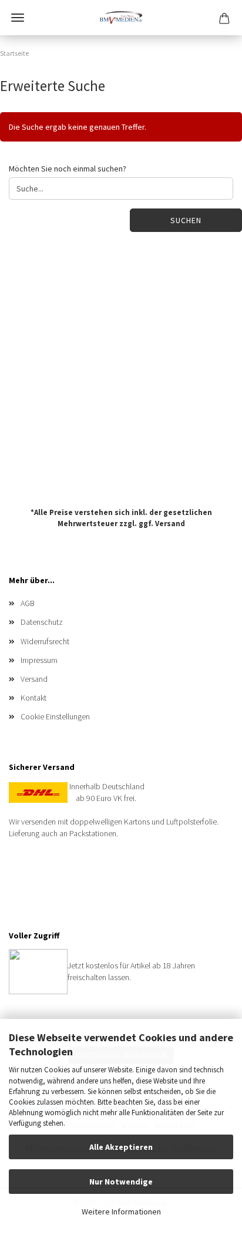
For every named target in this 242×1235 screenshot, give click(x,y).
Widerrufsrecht (45, 641)
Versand (170, 523)
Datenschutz (42, 622)
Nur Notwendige (121, 1181)
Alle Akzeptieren (121, 1147)
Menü (17, 17)
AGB (28, 603)
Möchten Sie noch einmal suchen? (67, 168)
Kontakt (33, 697)
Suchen (185, 220)
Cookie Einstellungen (55, 716)
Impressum (39, 660)
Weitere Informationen (121, 1211)
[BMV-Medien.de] (120, 17)
